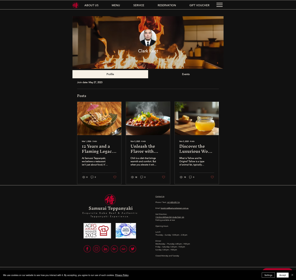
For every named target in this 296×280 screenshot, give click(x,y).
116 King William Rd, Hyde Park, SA (169, 217)
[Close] (292, 275)
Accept (282, 275)
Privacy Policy (122, 275)
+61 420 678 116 (173, 202)
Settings (268, 275)
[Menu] (219, 5)
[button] (91, 5)
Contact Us (159, 196)
